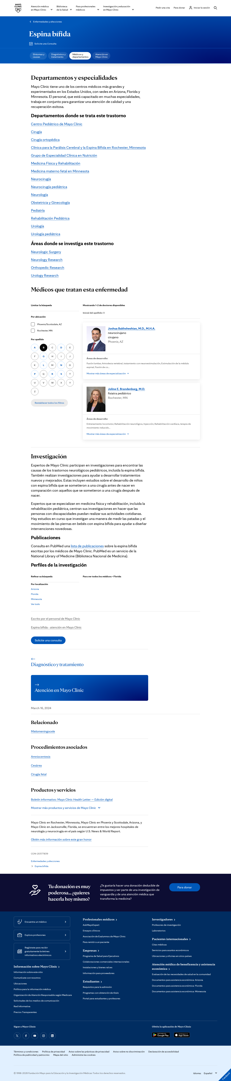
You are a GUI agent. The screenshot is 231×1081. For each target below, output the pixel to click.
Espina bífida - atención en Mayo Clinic (56, 627)
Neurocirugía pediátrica (49, 186)
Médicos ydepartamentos (80, 55)
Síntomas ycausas (38, 55)
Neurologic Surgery (46, 252)
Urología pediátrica (45, 234)
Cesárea (36, 765)
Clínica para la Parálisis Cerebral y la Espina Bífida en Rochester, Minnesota (88, 147)
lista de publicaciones (87, 546)
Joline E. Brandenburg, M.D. (126, 389)
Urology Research (45, 275)
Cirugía (36, 131)
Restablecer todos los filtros (49, 402)
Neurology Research (47, 259)
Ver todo (35, 604)
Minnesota (36, 599)
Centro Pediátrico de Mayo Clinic (56, 124)
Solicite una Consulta (45, 43)
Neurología (39, 194)
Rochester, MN (44, 330)
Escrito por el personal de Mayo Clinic (55, 618)
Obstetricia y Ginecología (50, 202)
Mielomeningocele (43, 731)
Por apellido (37, 339)
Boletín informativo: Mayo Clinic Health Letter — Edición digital (72, 799)
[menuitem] (38, 56)
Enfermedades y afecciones (47, 21)
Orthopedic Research (47, 267)
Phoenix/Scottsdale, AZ (49, 324)
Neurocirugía (41, 179)
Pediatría (38, 210)
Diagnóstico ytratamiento (58, 55)
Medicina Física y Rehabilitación (55, 163)
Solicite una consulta (48, 640)
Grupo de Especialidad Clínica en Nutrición (64, 155)
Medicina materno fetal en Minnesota (60, 171)
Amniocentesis (40, 756)
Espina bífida (50, 33)
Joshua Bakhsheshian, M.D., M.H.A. (131, 328)
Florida (34, 594)
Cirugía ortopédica (45, 139)
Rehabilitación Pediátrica (50, 218)
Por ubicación (38, 316)
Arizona (35, 588)
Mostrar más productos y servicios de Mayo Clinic (63, 808)
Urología (37, 226)
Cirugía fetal (39, 774)
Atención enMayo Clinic (101, 55)
